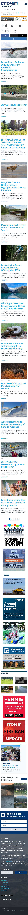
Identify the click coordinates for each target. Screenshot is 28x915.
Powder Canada (5, 886)
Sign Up (21, 873)
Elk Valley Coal (4, 882)
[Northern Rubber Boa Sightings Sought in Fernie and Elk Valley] (14, 331)
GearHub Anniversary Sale (10, 765)
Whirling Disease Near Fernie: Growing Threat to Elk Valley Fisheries (13, 306)
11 (16, 519)
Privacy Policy (21, 910)
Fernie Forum (4, 884)
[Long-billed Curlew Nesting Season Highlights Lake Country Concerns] (14, 170)
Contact (14, 913)
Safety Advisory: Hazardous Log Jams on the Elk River (13, 464)
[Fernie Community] (10, 3)
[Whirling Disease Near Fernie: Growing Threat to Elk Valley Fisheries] (14, 291)
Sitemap (13, 910)
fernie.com (9, 861)
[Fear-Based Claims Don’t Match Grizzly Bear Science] (14, 371)
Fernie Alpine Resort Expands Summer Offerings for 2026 (11, 268)
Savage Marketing (5, 888)
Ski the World (4, 890)
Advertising (6, 910)
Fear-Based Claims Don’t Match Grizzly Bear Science (13, 386)
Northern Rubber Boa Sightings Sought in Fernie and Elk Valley (12, 346)
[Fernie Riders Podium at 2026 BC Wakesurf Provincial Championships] (14, 50)
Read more (4, 81)
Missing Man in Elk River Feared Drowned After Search (13, 227)
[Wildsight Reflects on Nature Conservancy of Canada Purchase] (14, 409)
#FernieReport (4, 880)
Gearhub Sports (13, 767)
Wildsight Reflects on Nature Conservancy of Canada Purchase (13, 424)
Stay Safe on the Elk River (14, 104)
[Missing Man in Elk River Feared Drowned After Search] (14, 212)
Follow (24, 779)
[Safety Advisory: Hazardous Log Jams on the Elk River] (14, 449)
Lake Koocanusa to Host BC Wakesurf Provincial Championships (13, 503)
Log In (7, 873)
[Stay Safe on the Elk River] (14, 92)
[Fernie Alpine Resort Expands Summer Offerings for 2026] (14, 253)
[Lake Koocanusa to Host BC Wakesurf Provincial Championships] (14, 488)
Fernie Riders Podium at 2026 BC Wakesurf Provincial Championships (13, 66)
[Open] (7, 789)
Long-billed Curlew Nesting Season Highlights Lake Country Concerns (13, 186)
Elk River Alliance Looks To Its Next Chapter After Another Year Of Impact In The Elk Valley (13, 143)
